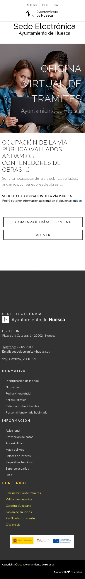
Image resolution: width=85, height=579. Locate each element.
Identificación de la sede (22, 381)
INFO (45, 5)
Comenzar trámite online (43, 222)
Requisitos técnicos (19, 462)
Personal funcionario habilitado (27, 412)
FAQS (10, 475)
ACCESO (32, 5)
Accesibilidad (15, 443)
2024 (21, 564)
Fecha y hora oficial (18, 393)
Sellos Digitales (16, 400)
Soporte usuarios (17, 468)
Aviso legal (13, 430)
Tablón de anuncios (19, 512)
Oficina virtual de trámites (23, 493)
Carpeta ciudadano (18, 505)
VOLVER (43, 235)
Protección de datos (19, 437)
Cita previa (13, 524)
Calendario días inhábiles (22, 406)
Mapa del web (15, 449)
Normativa (13, 387)
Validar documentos (19, 499)
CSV (56, 5)
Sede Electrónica (44, 26)
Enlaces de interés (18, 456)
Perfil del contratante (20, 518)
